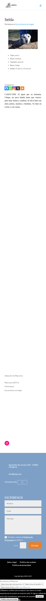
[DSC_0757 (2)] (36, 140)
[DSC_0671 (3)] (10, 127)
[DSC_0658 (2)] (23, 114)
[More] (22, 88)
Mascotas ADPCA (12, 382)
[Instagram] (14, 88)
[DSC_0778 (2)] (10, 153)
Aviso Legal (12, 562)
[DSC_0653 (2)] (10, 114)
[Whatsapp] (10, 88)
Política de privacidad (21, 565)
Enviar (35, 545)
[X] (18, 88)
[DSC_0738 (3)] (10, 140)
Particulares (9, 386)
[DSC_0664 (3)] (36, 114)
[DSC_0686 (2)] (36, 127)
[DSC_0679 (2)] (23, 127)
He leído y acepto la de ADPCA (19, 538)
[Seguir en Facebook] (19, 482)
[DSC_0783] (23, 153)
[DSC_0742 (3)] (23, 140)
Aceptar (40, 596)
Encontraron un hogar (24, 24)
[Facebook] (6, 88)
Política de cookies (28, 562)
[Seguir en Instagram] (25, 482)
